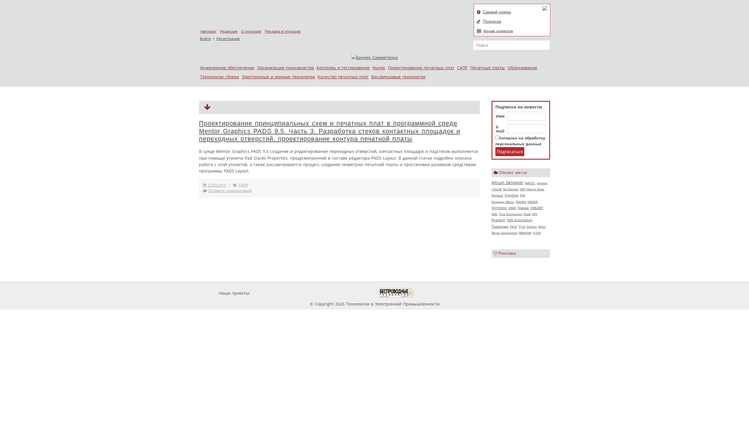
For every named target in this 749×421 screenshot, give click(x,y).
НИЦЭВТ (536, 208)
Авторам (208, 31)
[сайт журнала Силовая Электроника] (270, 293)
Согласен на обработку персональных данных (520, 141)
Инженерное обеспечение (227, 67)
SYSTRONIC (499, 208)
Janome (542, 183)
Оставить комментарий (230, 190)
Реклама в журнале (282, 31)
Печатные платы (487, 67)
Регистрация (228, 38)
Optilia (521, 202)
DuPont (532, 227)
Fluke (527, 214)
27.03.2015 (217, 185)
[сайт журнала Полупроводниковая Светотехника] (351, 293)
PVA (522, 195)
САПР (462, 67)
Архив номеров (498, 31)
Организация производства (285, 67)
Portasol (497, 195)
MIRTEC (530, 183)
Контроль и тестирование (343, 67)
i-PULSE (497, 189)
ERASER (533, 202)
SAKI (494, 214)
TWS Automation (519, 220)
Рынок (378, 67)
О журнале (251, 31)
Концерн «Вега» (503, 202)
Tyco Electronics (510, 214)
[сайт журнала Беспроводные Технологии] (396, 293)
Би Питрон (510, 189)
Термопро (500, 226)
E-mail (500, 129)
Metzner (525, 233)
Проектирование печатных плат (421, 67)
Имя (500, 116)
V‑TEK (537, 233)
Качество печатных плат (343, 77)
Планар (523, 208)
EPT (534, 214)
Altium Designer (507, 182)
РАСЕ (513, 227)
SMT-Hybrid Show (532, 189)
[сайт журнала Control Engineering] (435, 293)
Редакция (228, 31)
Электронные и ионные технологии (278, 77)
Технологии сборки (219, 77)
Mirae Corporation (505, 233)
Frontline (511, 195)
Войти (205, 38)
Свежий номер (497, 12)
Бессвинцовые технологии (398, 77)
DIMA (512, 208)
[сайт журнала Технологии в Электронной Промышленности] (307, 293)
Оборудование (522, 67)
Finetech (498, 220)
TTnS (521, 227)
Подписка (492, 21)
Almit (542, 227)
